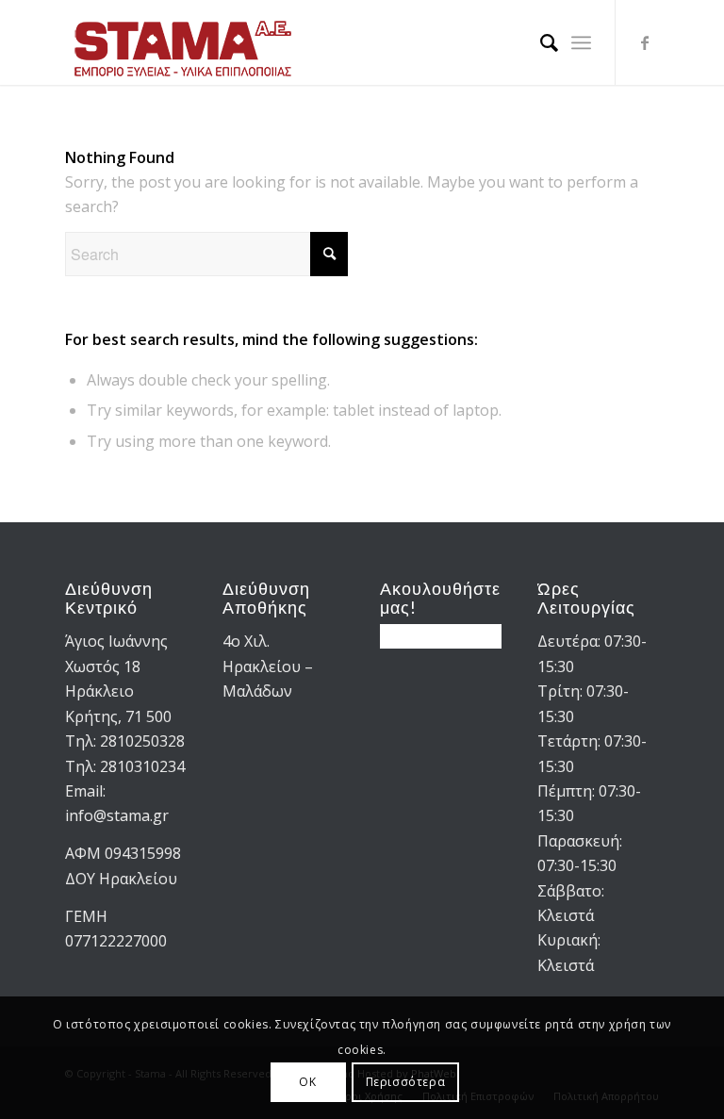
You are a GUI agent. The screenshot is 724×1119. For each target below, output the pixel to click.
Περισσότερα (406, 1082)
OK (307, 1082)
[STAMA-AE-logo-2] (183, 42)
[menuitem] (539, 42)
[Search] (539, 42)
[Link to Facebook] (645, 42)
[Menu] (581, 42)
